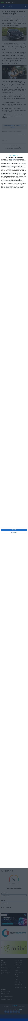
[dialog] (14, 510)
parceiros (13, 159)
